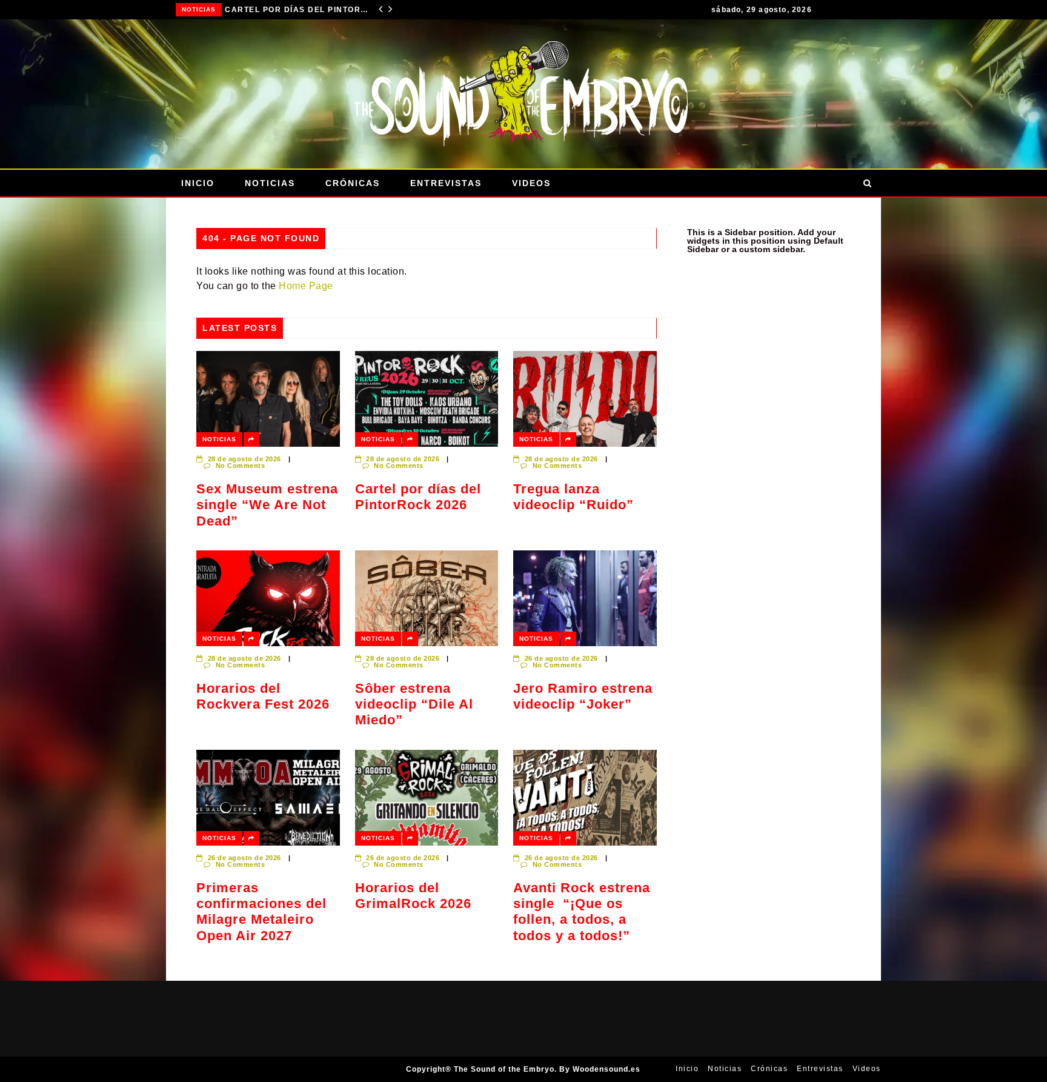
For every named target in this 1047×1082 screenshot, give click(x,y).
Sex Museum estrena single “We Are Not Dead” (267, 505)
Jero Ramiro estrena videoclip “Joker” (583, 696)
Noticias (207, 9)
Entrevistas (446, 183)
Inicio (197, 183)
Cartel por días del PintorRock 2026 (418, 496)
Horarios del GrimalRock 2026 (413, 895)
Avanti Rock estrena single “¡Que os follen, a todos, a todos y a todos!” (581, 911)
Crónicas (352, 183)
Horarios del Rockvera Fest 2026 (263, 696)
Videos (531, 183)
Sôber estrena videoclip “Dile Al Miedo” (414, 704)
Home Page (306, 286)
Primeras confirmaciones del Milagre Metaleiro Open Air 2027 (261, 911)
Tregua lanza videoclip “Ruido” (306, 9)
